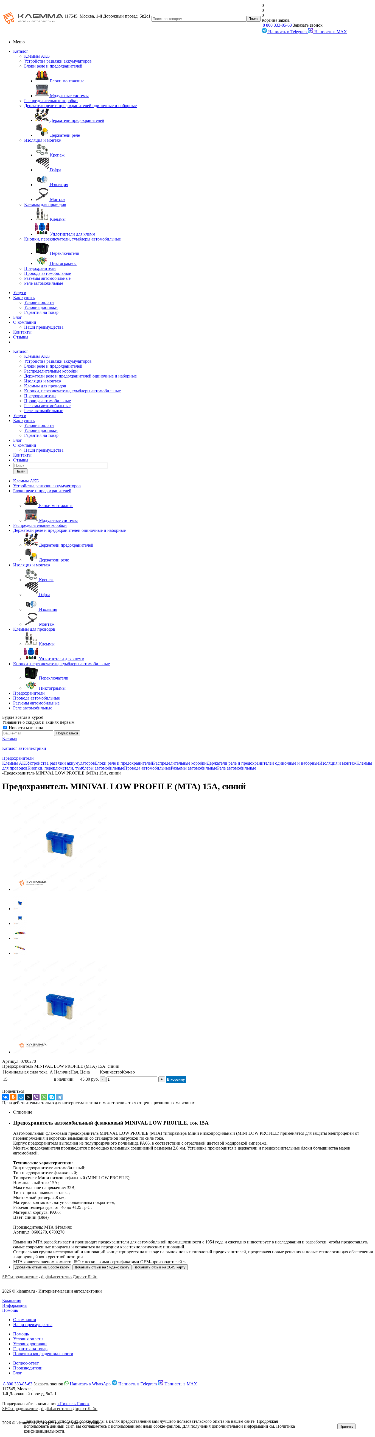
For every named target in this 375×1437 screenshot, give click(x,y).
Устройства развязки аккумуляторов (58, 61)
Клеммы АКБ (37, 56)
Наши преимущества (43, 327)
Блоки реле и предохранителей (53, 66)
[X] (28, 1097)
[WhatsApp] (44, 1097)
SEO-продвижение (20, 1276)
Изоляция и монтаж (42, 140)
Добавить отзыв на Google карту (42, 1267)
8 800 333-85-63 (277, 25)
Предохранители (40, 268)
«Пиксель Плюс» (73, 1403)
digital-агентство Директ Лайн (69, 1276)
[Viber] (36, 1097)
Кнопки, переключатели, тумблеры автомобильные (72, 239)
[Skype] (51, 1097)
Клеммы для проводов (45, 204)
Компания (11, 1300)
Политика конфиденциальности (43, 1353)
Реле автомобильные (43, 283)
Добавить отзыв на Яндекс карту (102, 1267)
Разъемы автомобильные (47, 278)
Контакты (22, 332)
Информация (14, 1305)
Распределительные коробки (51, 100)
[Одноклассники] (13, 1097)
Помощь (10, 1310)
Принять (346, 1426)
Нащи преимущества (32, 1324)
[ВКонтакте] (5, 1097)
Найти (20, 471)
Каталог (20, 51)
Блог (17, 317)
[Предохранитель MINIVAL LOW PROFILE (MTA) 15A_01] (60, 889)
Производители (28, 1368)
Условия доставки (41, 307)
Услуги (19, 292)
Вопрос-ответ (26, 1363)
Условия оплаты (39, 302)
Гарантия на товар (41, 312)
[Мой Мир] (21, 1097)
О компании (24, 322)
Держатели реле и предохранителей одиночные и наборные (80, 105)
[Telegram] (59, 1097)
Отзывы (20, 337)
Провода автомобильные (47, 273)
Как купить (24, 297)
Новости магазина (25, 727)
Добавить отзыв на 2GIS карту (160, 1267)
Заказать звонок (308, 25)
